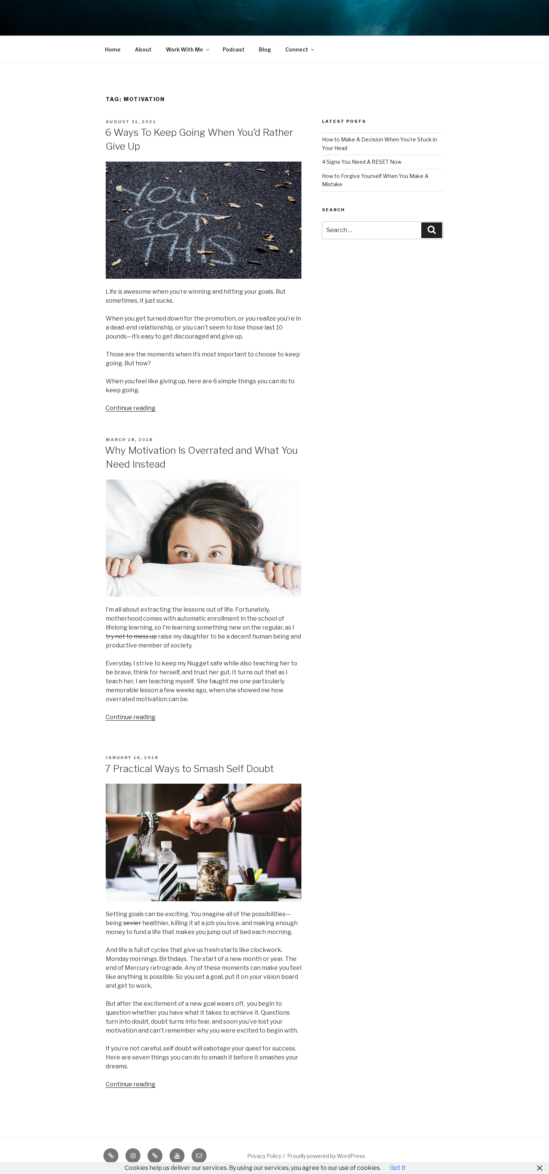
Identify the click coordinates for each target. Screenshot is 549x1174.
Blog (265, 49)
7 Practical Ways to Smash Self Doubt (189, 768)
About (143, 49)
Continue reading (130, 408)
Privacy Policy (264, 1156)
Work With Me (184, 49)
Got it (398, 1167)
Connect (296, 49)
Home (113, 49)
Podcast (234, 49)
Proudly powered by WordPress (326, 1156)
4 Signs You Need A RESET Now (361, 162)
